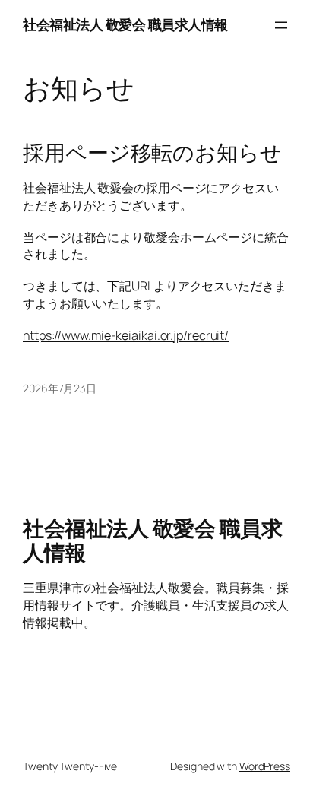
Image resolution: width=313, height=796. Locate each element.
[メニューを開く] (281, 25)
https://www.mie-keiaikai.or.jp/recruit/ (126, 335)
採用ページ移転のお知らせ (152, 153)
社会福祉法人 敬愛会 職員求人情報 (125, 24)
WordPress (264, 766)
